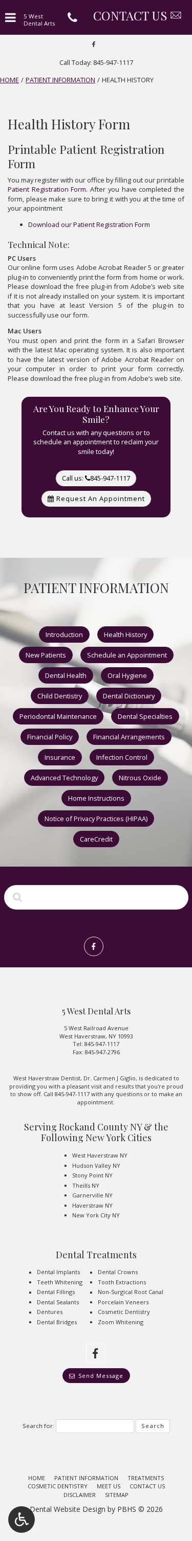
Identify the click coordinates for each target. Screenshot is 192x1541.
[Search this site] (17, 897)
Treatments (145, 1478)
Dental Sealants (58, 1302)
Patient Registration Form (47, 189)
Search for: (38, 1426)
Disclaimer (79, 1495)
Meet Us (108, 1486)
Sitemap (117, 1495)
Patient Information (60, 79)
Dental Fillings (56, 1292)
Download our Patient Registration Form (89, 224)
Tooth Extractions (122, 1282)
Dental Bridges (57, 1322)
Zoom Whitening (120, 1322)
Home (9, 79)
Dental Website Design (67, 1509)
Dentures (49, 1312)
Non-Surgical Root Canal (130, 1292)
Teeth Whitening (59, 1282)
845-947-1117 (101, 1044)
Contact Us (147, 1486)
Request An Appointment (99, 498)
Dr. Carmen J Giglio (109, 1078)
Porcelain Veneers (123, 1302)
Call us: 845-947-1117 (96, 478)
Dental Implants (58, 1272)
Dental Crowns (118, 1272)
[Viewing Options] (21, 1519)
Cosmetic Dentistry (124, 1312)
